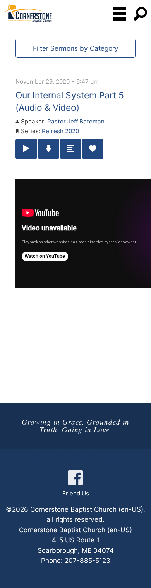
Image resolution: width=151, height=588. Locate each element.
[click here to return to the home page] (28, 13)
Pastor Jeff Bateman (76, 121)
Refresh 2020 (60, 131)
